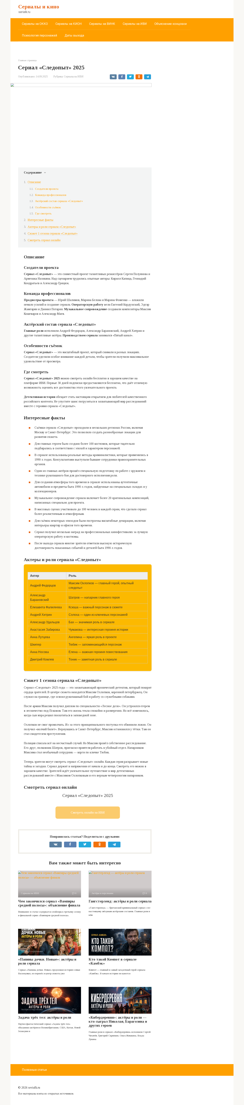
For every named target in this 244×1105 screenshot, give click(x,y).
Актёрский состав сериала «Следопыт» (59, 201)
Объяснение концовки (170, 24)
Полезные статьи (34, 1070)
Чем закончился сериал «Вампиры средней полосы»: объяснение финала (49, 903)
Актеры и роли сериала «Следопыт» (52, 226)
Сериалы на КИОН (68, 24)
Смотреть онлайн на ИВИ (88, 812)
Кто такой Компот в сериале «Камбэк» (112, 961)
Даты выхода (74, 35)
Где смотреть (43, 213)
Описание (34, 182)
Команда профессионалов (50, 194)
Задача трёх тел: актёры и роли (44, 1017)
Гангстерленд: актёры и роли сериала (120, 901)
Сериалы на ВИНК (102, 24)
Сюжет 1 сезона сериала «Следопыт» (53, 233)
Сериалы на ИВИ (135, 24)
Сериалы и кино (38, 7)
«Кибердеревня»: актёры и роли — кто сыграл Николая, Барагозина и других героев (118, 1021)
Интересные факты (40, 219)
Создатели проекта (46, 188)
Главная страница (27, 60)
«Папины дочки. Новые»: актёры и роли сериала (47, 961)
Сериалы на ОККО (35, 24)
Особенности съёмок (48, 207)
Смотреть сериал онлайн (44, 240)
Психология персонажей (39, 35)
